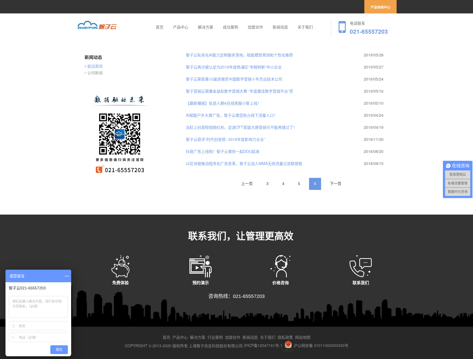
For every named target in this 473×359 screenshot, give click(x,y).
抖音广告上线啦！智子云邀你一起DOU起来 (222, 151)
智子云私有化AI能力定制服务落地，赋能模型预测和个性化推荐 (239, 55)
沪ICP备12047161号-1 (263, 345)
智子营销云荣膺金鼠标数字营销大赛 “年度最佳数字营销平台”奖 (239, 91)
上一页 (247, 183)
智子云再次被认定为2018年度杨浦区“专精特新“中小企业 (234, 67)
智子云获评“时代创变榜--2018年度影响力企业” (225, 139)
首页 (159, 27)
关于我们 (305, 27)
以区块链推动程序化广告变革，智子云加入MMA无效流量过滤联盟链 (244, 163)
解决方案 (205, 27)
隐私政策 (285, 337)
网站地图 (302, 337)
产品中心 (180, 27)
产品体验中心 (380, 7)
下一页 (335, 183)
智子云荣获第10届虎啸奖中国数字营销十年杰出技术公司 (234, 79)
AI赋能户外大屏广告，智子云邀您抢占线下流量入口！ (232, 115)
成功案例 (230, 27)
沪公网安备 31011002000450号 (321, 345)
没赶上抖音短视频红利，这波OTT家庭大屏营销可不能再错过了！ (241, 127)
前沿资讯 (95, 66)
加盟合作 (255, 27)
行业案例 (215, 337)
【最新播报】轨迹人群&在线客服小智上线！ (223, 103)
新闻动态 (280, 27)
